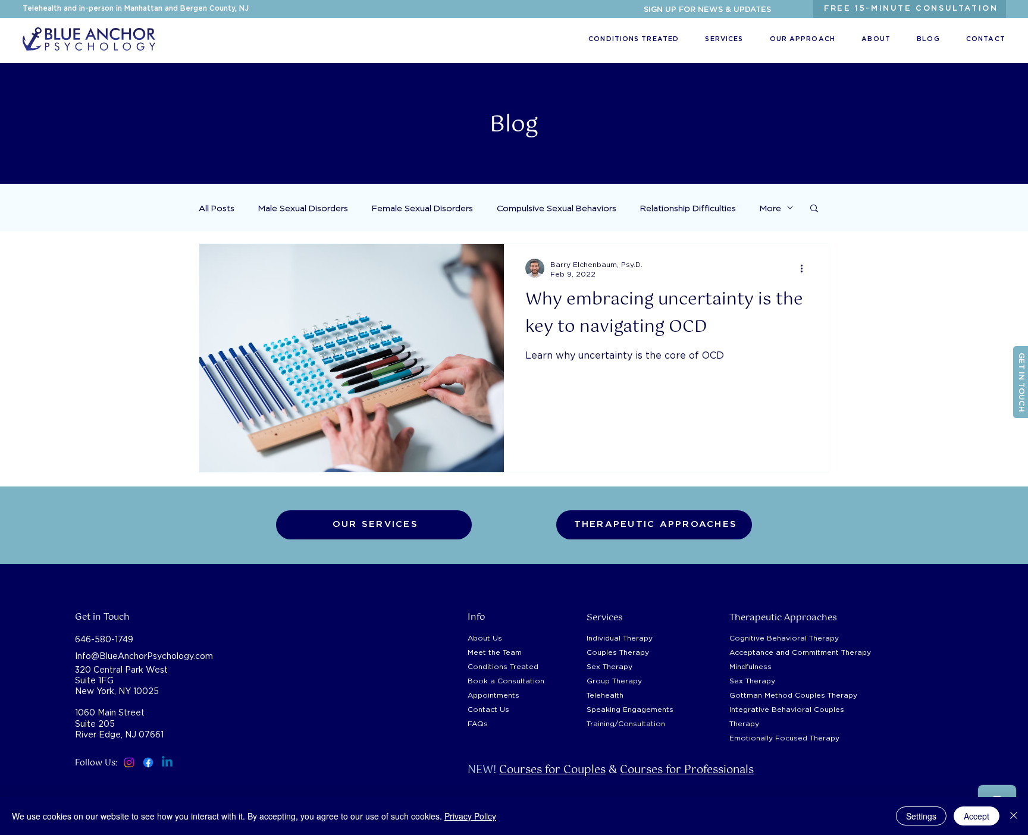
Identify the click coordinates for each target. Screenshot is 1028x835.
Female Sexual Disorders (422, 207)
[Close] (1014, 815)
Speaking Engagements (630, 709)
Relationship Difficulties (688, 207)
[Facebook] (148, 762)
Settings (921, 816)
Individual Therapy (620, 638)
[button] (707, 10)
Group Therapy (614, 681)
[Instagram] (129, 762)
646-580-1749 (104, 639)
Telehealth (605, 695)
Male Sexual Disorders (303, 207)
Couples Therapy (618, 652)
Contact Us (488, 709)
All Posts (216, 207)
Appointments (493, 695)
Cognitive (784, 638)
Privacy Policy (470, 816)
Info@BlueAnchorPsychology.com (144, 655)
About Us (485, 638)
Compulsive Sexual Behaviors (556, 207)
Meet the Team (495, 652)
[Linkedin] (167, 762)
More (770, 207)
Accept (976, 816)
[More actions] (805, 268)
